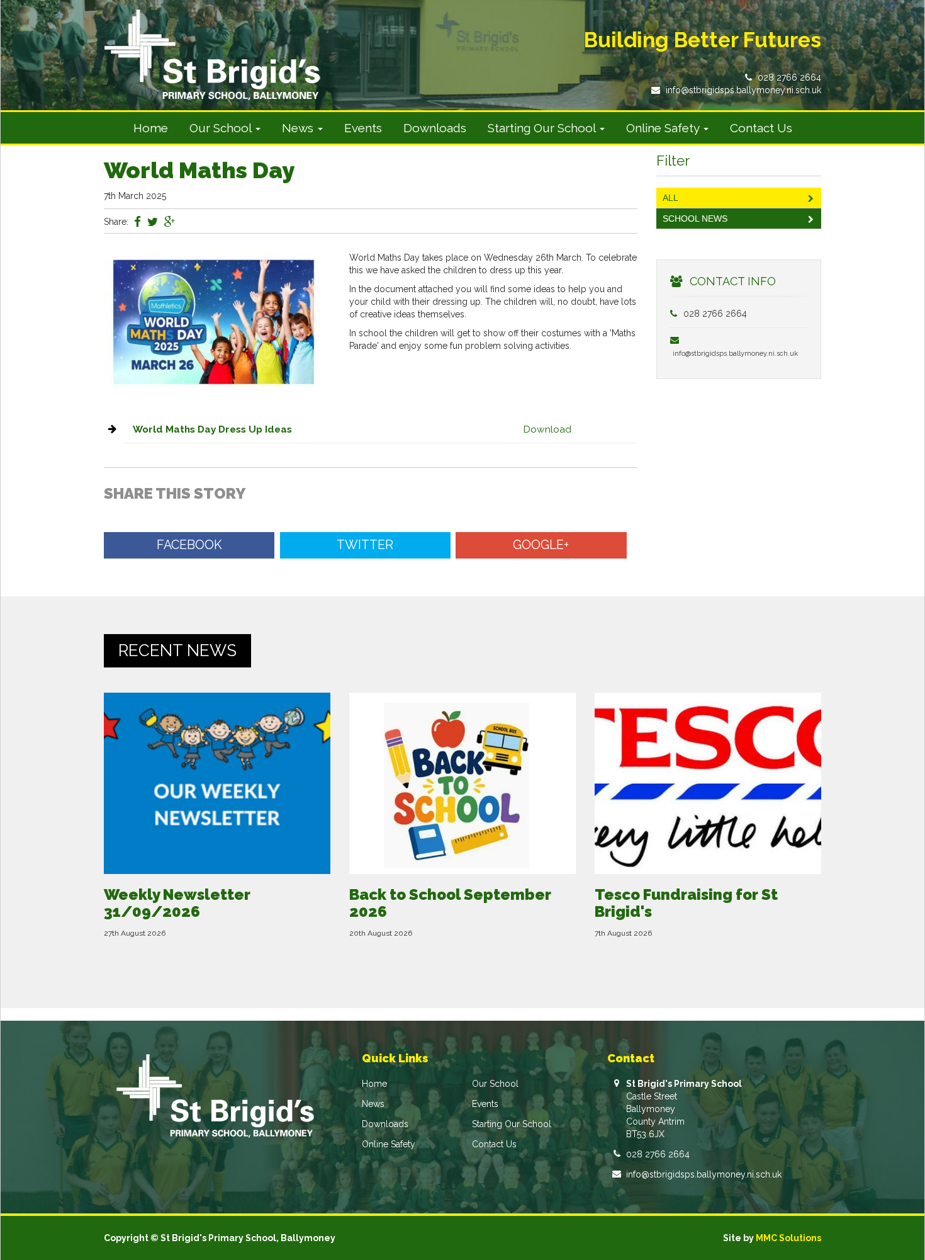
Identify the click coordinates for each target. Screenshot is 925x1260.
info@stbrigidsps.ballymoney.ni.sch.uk (743, 90)
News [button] (299, 128)
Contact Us (761, 128)
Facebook (189, 545)
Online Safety (388, 1144)
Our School (495, 1084)
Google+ (541, 545)
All (670, 198)
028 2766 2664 (789, 77)
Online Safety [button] (664, 128)
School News (695, 218)
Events (363, 128)
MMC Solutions (788, 1238)
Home (150, 128)
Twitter (365, 545)
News (373, 1104)
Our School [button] (221, 128)
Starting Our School (511, 1124)
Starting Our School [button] (543, 128)
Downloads (434, 128)
